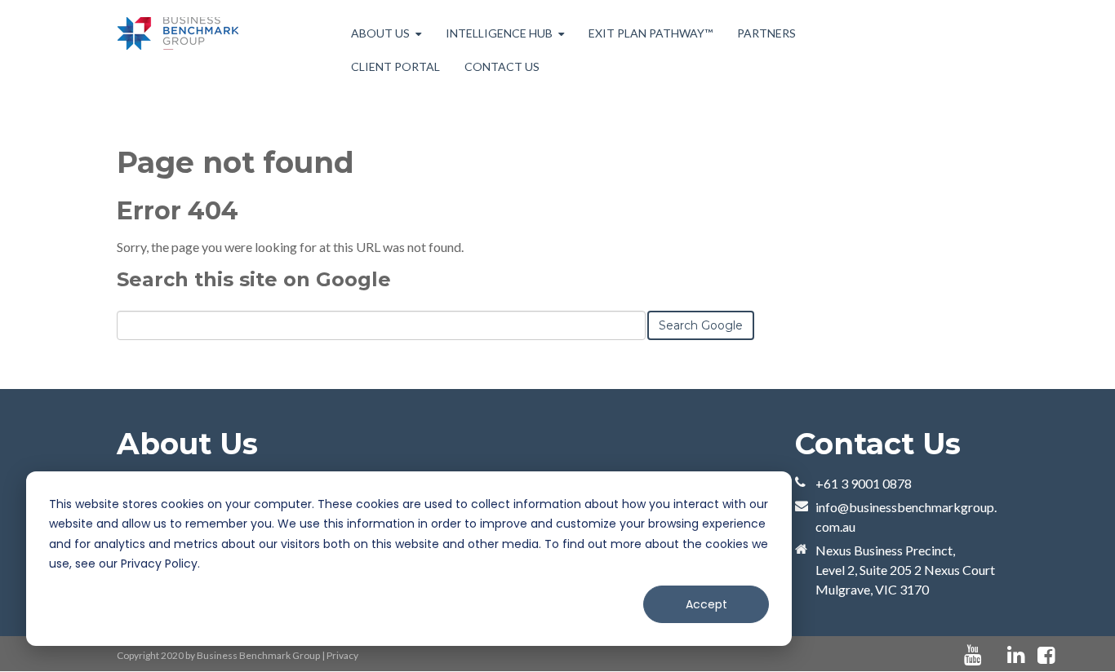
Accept (706, 604)
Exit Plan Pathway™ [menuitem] (651, 33)
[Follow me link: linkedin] (1016, 655)
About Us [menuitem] (380, 33)
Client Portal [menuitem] (395, 66)
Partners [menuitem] (766, 33)
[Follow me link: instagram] (1067, 655)
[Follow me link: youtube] (972, 655)
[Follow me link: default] (994, 655)
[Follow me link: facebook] (1046, 655)
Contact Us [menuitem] (502, 66)
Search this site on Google (254, 279)
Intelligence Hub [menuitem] (499, 33)
